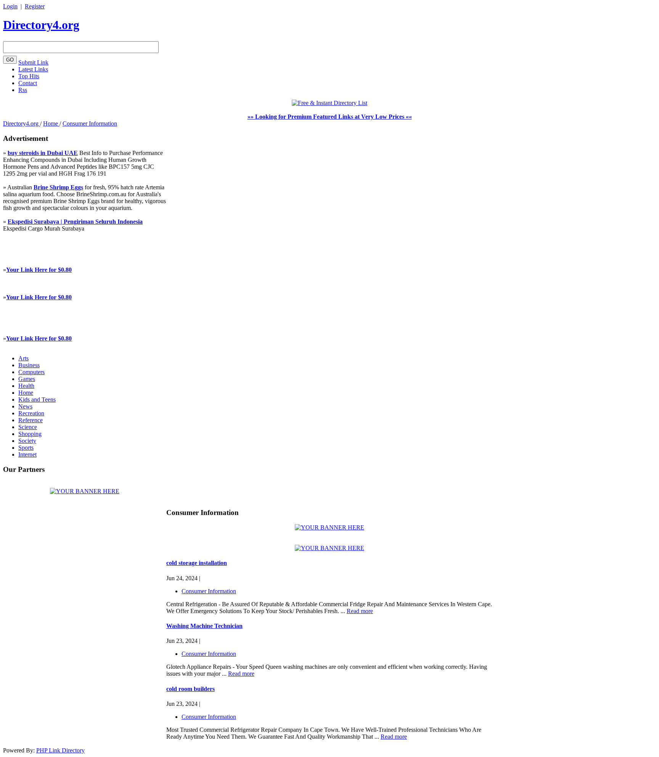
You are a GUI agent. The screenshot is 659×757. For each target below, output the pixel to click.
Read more (360, 611)
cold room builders (190, 689)
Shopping (30, 434)
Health (26, 386)
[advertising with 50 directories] (84, 491)
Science (27, 427)
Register (35, 6)
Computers (31, 372)
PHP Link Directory (60, 750)
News (25, 406)
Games (26, 379)
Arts (23, 358)
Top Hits (28, 76)
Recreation (31, 413)
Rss (22, 90)
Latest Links (33, 69)
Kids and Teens (37, 399)
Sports (26, 447)
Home (51, 123)
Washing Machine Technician (204, 626)
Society (27, 440)
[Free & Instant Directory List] (329, 103)
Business (29, 365)
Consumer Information (90, 123)
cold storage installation (196, 563)
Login (10, 6)
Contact (27, 83)
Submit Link (33, 62)
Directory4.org (41, 25)
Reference (30, 420)
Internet (27, 454)
